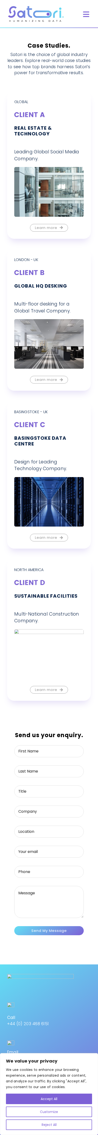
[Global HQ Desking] (49, 322)
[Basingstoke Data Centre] (49, 480)
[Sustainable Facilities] (49, 632)
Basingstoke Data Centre (40, 441)
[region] (49, 1094)
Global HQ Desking (40, 286)
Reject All (49, 1124)
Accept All (49, 1098)
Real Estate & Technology (33, 131)
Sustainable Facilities (46, 596)
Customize (49, 1111)
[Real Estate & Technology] (49, 170)
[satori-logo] (35, 7)
